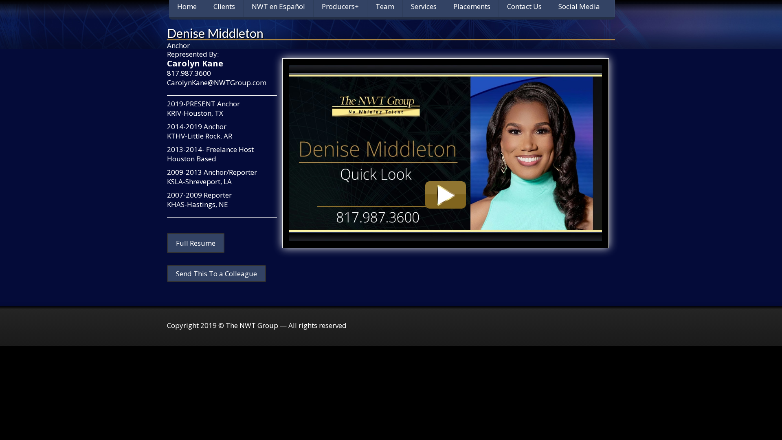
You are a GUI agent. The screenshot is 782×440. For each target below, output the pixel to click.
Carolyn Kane (195, 63)
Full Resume (195, 243)
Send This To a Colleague (216, 273)
